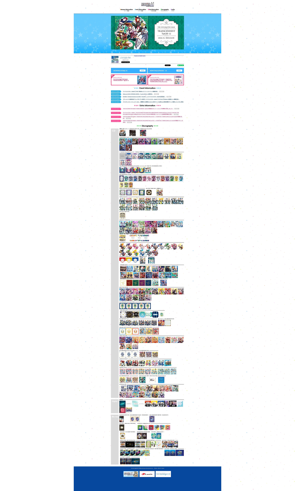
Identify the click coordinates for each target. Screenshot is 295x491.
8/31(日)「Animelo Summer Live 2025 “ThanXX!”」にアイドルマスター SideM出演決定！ (144, 96)
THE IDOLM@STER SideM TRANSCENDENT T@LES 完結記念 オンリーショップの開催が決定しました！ (148, 108)
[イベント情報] (140, 10)
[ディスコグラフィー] (165, 10)
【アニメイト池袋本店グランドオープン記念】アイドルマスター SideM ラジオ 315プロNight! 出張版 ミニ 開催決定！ (151, 99)
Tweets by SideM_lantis (139, 55)
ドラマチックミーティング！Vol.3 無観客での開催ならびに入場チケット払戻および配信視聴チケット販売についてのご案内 (153, 101)
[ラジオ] (173, 10)
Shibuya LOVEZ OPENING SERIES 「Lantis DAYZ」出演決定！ (138, 94)
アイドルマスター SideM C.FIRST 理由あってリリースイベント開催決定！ (140, 91)
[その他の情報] (153, 10)
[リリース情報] (126, 10)
